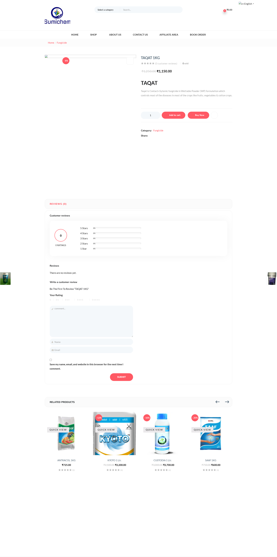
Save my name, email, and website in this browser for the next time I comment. (86, 366)
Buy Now (199, 115)
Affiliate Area (168, 34)
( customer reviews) (166, 63)
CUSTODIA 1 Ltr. (163, 460)
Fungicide (62, 42)
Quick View (58, 429)
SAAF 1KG (210, 460)
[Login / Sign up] (215, 9)
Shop (93, 34)
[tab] (58, 204)
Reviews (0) (58, 204)
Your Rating (56, 295)
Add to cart (174, 115)
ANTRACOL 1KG (66, 460)
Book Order (198, 34)
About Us (115, 34)
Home (75, 34)
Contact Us (140, 34)
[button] (107, 9)
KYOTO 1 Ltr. (114, 460)
